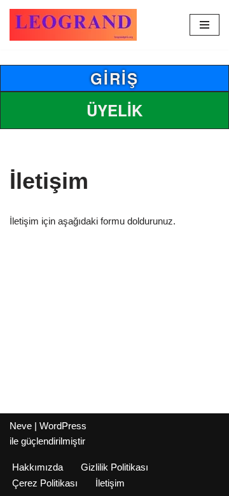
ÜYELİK (114, 110)
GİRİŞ (114, 78)
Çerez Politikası (45, 483)
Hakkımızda (37, 467)
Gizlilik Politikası (114, 467)
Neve (21, 425)
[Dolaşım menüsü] (204, 25)
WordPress (63, 425)
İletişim (110, 483)
